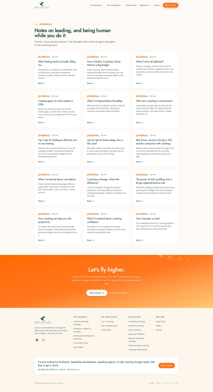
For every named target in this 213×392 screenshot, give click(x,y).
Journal (158, 330)
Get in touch (170, 5)
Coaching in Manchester (138, 349)
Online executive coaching (138, 345)
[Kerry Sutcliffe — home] (42, 5)
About (156, 5)
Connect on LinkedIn (118, 293)
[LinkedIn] (37, 340)
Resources (144, 5)
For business (95, 5)
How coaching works (109, 325)
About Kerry (160, 321)
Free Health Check (80, 343)
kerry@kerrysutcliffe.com (48, 369)
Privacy (151, 383)
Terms (158, 383)
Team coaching (134, 330)
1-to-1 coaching (107, 321)
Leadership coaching (136, 321)
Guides (158, 325)
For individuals (113, 5)
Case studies (78, 347)
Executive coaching (135, 325)
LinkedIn (62, 369)
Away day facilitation (136, 334)
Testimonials (130, 5)
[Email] (43, 340)
